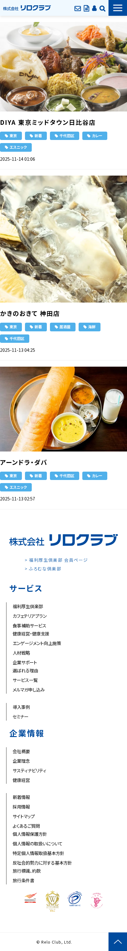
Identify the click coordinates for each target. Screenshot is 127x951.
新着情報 (21, 797)
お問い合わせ (77, 8)
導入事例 (21, 707)
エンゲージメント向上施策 (37, 643)
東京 (13, 135)
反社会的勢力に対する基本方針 (42, 862)
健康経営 (21, 780)
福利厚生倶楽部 (28, 606)
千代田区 (66, 135)
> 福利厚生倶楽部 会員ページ (56, 560)
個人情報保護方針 (30, 834)
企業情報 (102, 8)
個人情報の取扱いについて (38, 843)
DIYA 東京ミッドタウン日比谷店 (48, 122)
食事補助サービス (29, 625)
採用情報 (21, 806)
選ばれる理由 (25, 670)
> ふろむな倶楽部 (43, 568)
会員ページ (94, 8)
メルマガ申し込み (29, 689)
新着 (38, 135)
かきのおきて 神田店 (30, 313)
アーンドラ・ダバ (23, 462)
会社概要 (21, 751)
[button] (118, 8)
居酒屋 (65, 326)
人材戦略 (21, 652)
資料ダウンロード (86, 8)
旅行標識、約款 (27, 870)
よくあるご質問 (26, 825)
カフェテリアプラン (30, 616)
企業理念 (21, 760)
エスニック (18, 147)
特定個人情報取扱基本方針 (38, 853)
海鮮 (92, 326)
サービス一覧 (25, 680)
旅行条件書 (23, 880)
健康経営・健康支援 (31, 633)
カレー (97, 135)
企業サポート (25, 662)
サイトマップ (24, 816)
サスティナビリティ (29, 770)
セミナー (20, 716)
